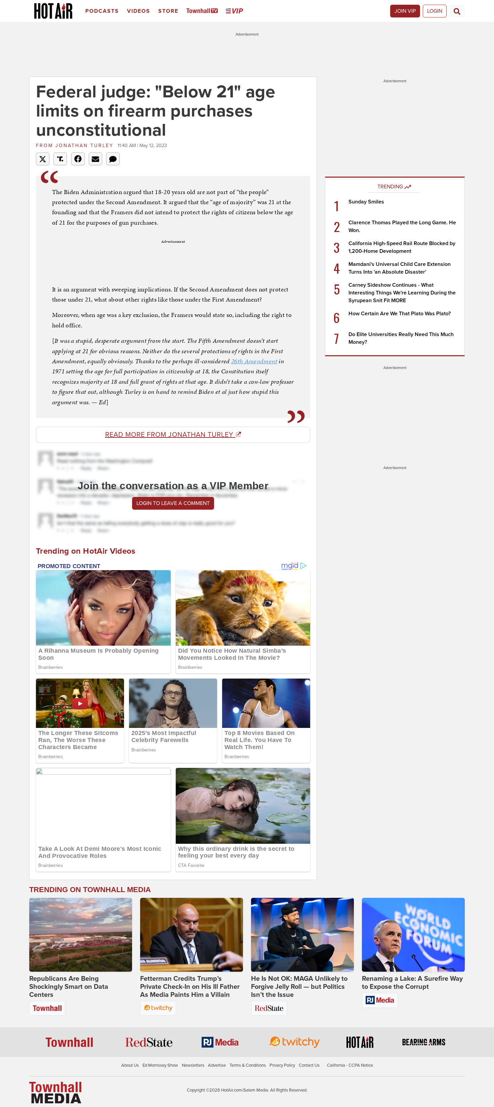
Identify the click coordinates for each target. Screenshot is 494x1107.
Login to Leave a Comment (173, 503)
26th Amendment (254, 361)
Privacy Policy (282, 1065)
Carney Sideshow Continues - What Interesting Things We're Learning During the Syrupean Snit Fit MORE (402, 293)
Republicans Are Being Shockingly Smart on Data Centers (68, 987)
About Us (130, 1065)
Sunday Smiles (366, 201)
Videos (138, 11)
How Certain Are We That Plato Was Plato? (399, 313)
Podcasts (102, 11)
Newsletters (193, 1065)
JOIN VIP (405, 11)
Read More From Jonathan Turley (170, 435)
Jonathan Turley (76, 145)
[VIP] (235, 11)
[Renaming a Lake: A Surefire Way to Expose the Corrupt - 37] (413, 935)
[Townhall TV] (203, 11)
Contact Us (309, 1065)
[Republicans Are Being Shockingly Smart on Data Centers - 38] (80, 935)
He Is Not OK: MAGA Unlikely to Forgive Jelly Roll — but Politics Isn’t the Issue (299, 987)
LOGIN (434, 11)
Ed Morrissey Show (160, 1065)
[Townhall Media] (55, 1092)
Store (168, 11)
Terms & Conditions (248, 1065)
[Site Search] (457, 11)
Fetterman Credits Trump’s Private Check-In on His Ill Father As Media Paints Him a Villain (190, 987)
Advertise (217, 1065)
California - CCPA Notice (350, 1065)
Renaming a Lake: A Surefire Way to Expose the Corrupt (412, 983)
